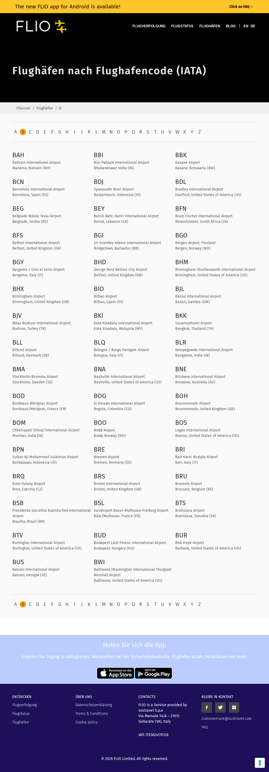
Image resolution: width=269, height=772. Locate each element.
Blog (231, 26)
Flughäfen (209, 26)
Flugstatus (182, 26)
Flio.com (23, 108)
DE (253, 26)
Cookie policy (86, 722)
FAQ (204, 727)
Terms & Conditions (91, 713)
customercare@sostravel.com (226, 718)
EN (246, 26)
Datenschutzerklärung (93, 705)
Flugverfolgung (148, 26)
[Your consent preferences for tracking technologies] (260, 763)
